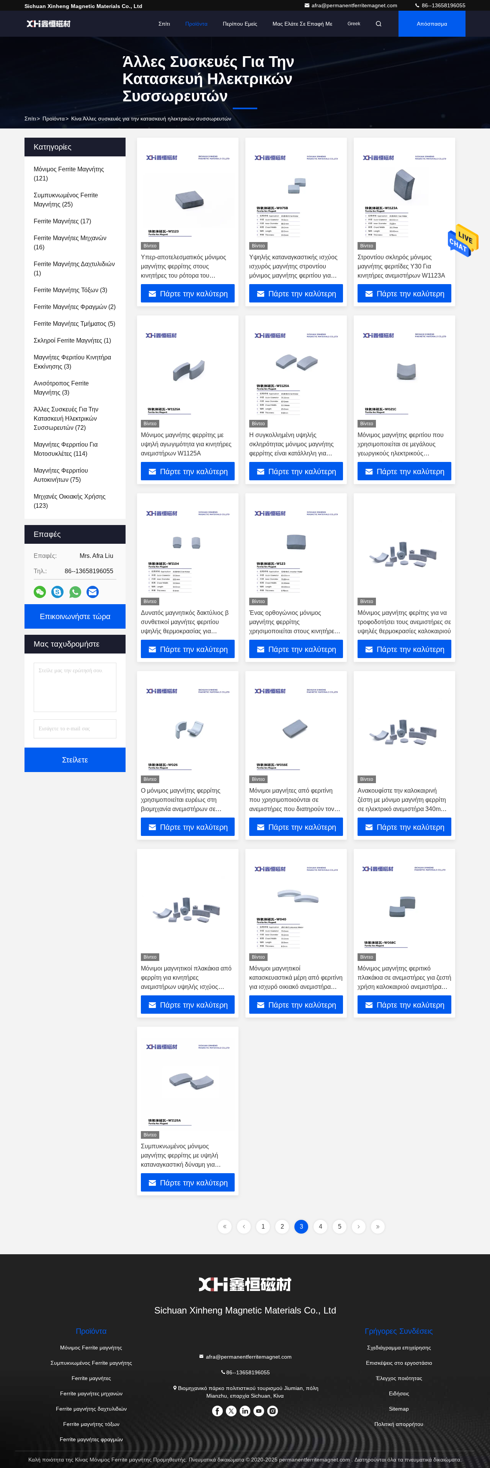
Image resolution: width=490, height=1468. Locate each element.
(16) (70, 242)
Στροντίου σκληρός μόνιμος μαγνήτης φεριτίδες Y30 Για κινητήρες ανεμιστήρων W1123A (401, 266)
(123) (70, 501)
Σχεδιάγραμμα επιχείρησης (399, 1347)
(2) (75, 307)
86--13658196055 (443, 5)
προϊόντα (53, 118)
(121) (69, 174)
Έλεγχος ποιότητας (399, 1378)
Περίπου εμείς (240, 24)
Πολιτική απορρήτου (398, 1424)
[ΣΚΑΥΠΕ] (57, 592)
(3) (70, 290)
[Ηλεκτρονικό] (93, 592)
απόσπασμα (432, 24)
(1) (74, 268)
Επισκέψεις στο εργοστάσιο (399, 1363)
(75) (61, 475)
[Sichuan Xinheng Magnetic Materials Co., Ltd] (48, 24)
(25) (66, 200)
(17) (62, 221)
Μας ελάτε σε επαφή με (302, 24)
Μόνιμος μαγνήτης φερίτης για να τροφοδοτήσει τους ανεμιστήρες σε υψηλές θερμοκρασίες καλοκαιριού (404, 622)
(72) (66, 418)
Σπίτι (164, 24)
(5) (74, 323)
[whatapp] (75, 592)
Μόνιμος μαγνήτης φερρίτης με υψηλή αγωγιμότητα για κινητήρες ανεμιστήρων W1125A (186, 444)
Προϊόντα (196, 24)
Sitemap (399, 1409)
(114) (66, 449)
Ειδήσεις (399, 1393)
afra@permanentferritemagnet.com (355, 5)
